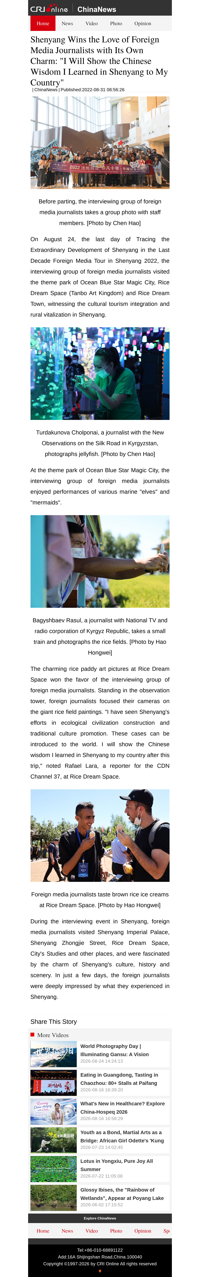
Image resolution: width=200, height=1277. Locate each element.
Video (91, 23)
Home (43, 23)
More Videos (53, 1035)
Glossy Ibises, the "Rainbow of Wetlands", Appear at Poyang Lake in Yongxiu (122, 1195)
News (67, 23)
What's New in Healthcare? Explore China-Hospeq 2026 (122, 1108)
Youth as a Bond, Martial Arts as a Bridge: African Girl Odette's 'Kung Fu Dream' (122, 1138)
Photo (116, 23)
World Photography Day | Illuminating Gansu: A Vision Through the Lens (114, 1051)
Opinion (142, 23)
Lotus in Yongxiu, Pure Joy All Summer (116, 1165)
